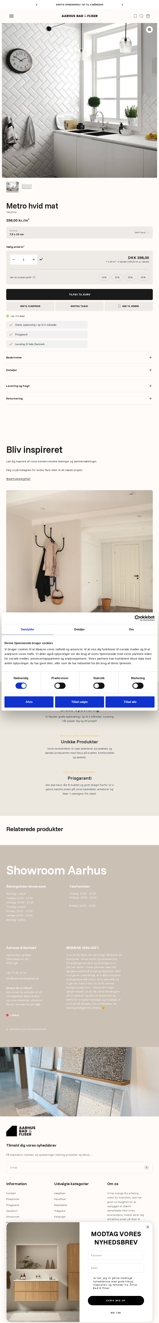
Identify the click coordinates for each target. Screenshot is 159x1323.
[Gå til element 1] (12, 187)
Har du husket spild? (22, 277)
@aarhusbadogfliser (18, 478)
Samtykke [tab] (27, 629)
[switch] (60, 686)
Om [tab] (131, 629)
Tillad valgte (79, 701)
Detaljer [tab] (79, 629)
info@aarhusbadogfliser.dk (22, 978)
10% (104, 277)
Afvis (29, 701)
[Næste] (122, 5)
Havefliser (60, 1199)
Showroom (12, 1216)
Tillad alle (130, 701)
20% (130, 277)
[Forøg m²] (33, 260)
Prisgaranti (12, 1205)
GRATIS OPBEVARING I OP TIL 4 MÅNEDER (79, 4)
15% (117, 277)
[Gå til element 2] (26, 187)
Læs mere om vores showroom (26, 1029)
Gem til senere (130, 306)
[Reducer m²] (13, 260)
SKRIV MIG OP (115, 1300)
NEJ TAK (116, 1312)
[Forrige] (36, 5)
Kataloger (60, 1216)
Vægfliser (60, 1193)
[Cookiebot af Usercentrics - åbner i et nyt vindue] (138, 618)
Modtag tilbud (79, 306)
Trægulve (60, 1211)
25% (143, 277)
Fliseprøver (12, 1199)
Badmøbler (60, 1205)
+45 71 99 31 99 (16, 972)
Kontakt (11, 1193)
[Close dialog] (148, 1227)
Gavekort (11, 1211)
